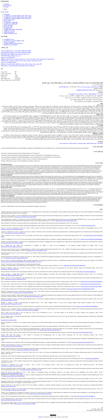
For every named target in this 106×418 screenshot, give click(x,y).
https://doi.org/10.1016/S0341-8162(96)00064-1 (92, 239)
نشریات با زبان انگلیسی (9, 30)
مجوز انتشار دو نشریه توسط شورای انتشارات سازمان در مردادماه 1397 (18, 65)
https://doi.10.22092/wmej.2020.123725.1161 (11, 400)
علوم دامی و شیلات (8, 25)
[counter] (53, 415)
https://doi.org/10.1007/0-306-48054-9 (86, 396)
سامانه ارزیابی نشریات (8, 41)
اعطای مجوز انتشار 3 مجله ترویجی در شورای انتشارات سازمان (16, 52)
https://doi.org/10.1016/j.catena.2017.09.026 (92, 286)
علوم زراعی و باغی (8, 26)
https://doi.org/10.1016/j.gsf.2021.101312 (33, 296)
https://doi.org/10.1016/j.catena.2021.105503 (11, 303)
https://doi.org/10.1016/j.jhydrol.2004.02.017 (15, 233)
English (5, 9)
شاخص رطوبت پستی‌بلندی (83, 143)
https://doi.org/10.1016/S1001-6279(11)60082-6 (27, 310)
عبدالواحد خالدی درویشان (90, 93)
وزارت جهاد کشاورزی (8, 39)
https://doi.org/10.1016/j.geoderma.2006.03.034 (74, 265)
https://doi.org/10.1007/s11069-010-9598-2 (13, 243)
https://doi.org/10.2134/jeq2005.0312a (9, 269)
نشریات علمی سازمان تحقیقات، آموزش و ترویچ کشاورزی (17, 15)
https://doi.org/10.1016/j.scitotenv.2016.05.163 (50, 330)
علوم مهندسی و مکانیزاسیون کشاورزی (12, 29)
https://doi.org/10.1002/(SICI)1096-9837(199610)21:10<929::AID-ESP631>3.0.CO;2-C (21, 261)
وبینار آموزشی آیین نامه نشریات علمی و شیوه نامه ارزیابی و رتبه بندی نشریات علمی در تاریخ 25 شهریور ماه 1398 (27, 58)
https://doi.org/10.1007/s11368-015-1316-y (37, 250)
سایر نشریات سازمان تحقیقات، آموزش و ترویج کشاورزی (17, 18)
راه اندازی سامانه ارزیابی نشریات (9, 62)
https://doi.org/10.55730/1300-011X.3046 (12, 346)
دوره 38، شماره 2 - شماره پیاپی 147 (90, 86)
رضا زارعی (100, 93)
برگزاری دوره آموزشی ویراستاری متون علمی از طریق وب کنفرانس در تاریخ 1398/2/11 (21, 60)
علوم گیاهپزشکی (7, 27)
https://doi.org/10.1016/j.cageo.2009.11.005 (11, 313)
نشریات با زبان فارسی (8, 32)
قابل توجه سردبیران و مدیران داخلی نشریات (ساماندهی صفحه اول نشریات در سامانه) (21, 63)
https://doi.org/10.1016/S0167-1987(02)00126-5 (14, 376)
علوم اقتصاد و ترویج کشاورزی (10, 22)
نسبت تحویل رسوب (63, 143)
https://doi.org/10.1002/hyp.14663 (9, 320)
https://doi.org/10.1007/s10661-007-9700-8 (83, 332)
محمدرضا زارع (78, 93)
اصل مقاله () (64, 86)
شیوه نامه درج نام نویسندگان (10, 44)
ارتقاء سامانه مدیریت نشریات (8, 57)
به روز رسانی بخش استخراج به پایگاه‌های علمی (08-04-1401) (15, 54)
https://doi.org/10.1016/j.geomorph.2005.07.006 (16, 258)
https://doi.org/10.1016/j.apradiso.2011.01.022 (11, 246)
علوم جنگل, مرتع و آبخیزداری (10, 23)
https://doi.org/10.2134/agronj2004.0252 (86, 271)
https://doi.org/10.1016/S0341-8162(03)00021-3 (92, 281)
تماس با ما (5, 6)
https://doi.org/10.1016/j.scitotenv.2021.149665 (24, 403)
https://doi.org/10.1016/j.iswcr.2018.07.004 (11, 336)
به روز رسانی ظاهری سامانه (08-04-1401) (11, 55)
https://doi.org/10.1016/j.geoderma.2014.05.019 (40, 393)
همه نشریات (6, 14)
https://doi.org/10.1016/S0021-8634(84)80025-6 (87, 306)
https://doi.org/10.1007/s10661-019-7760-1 (91, 284)
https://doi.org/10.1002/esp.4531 (8, 386)
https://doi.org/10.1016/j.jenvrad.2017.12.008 (31, 369)
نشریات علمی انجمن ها (8, 19)
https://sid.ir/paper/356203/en (92, 358)
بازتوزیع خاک (93, 143)
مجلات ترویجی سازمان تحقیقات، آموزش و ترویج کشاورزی (17, 17)
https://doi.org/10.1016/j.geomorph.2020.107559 (83, 342)
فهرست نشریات (7, 5)
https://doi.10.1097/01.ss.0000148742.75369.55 (12, 373)
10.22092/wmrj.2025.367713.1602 (84, 90)
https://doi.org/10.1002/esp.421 (88, 225)
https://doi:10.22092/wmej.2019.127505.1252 (27, 349)
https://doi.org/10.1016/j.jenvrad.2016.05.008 (66, 220)
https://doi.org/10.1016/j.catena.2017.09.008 (15, 390)
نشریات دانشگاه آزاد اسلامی (10, 33)
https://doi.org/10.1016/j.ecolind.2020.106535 (15, 279)
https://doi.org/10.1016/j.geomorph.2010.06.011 (12, 229)
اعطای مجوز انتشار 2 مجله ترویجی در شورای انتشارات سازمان (16, 50)
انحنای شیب (100, 143)
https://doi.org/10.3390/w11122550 (9, 300)
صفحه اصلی (6, 4)
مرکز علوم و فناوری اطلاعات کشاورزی (12, 43)
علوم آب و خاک (7, 21)
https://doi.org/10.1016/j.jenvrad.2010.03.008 (25, 216)
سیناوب (40, 416)
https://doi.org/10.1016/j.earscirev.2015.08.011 (11, 366)
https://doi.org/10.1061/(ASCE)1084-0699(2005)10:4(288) (80, 289)
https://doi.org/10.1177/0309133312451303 (23, 292)
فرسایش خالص (73, 143)
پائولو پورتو (71, 93)
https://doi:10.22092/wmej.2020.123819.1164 (11, 275)
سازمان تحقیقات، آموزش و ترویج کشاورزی (13, 40)
